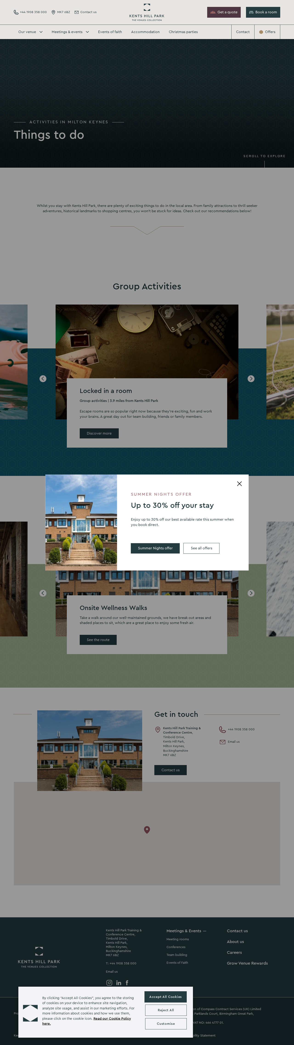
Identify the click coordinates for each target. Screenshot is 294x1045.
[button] (30, 1012)
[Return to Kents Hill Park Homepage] (147, 12)
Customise (166, 1023)
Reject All (166, 1010)
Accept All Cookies (165, 997)
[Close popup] (239, 483)
